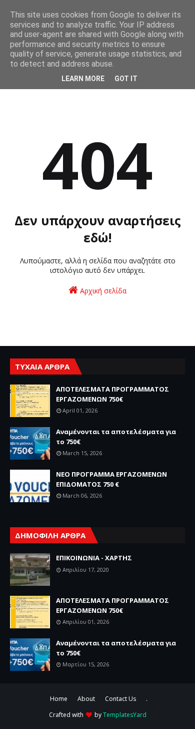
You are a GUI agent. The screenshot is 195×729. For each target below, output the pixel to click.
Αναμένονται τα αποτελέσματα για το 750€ (116, 436)
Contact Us (120, 698)
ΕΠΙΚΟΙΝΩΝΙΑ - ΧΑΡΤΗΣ (94, 557)
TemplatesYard (124, 714)
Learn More (83, 79)
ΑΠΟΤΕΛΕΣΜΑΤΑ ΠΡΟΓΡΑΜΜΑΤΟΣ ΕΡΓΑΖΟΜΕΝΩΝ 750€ (112, 394)
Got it (126, 79)
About (86, 698)
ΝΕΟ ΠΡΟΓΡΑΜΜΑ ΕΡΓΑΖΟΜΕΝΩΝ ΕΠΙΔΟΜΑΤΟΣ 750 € (111, 479)
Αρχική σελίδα (102, 290)
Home (59, 698)
